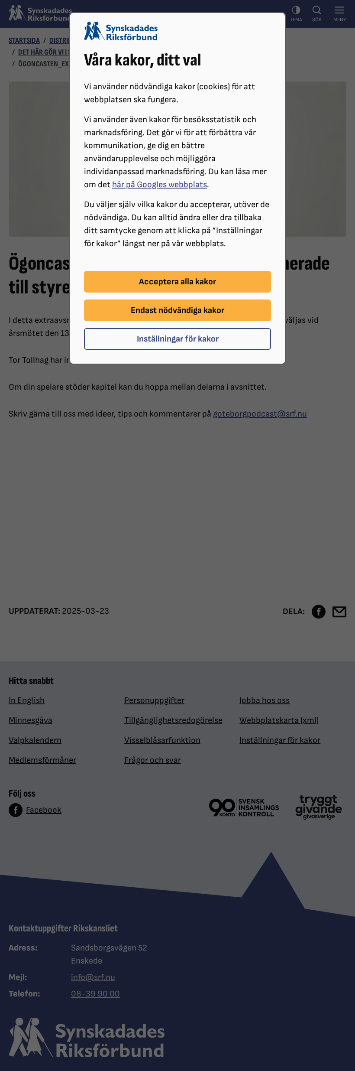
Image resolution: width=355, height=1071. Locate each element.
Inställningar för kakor (178, 339)
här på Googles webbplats (159, 184)
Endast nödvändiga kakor (177, 310)
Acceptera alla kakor (177, 282)
